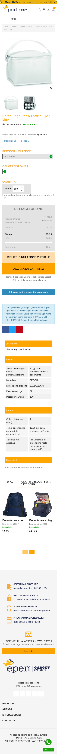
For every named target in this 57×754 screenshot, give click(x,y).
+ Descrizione (9, 141)
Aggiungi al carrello (28, 269)
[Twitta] (12, 329)
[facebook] (16, 693)
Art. (4, 124)
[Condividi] (5, 329)
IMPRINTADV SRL (25, 738)
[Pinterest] (19, 329)
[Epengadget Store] (28, 666)
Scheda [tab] (9, 359)
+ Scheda (24, 141)
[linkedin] (41, 693)
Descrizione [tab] (11, 343)
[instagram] (35, 693)
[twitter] (22, 693)
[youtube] (28, 693)
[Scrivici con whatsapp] (48, 742)
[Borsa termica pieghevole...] (42, 504)
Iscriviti (28, 651)
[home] (15, 8)
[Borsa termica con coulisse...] (15, 504)
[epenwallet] (28, 2)
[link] (28, 410)
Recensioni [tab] (11, 460)
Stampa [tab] (9, 410)
